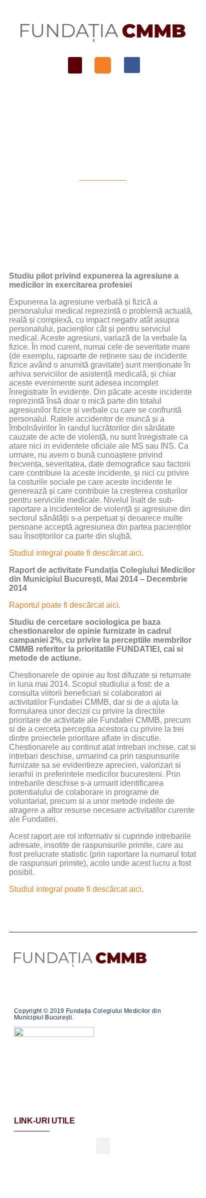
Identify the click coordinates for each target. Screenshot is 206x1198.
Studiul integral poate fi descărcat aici (75, 553)
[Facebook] (132, 65)
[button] (75, 65)
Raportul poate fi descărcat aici (63, 605)
